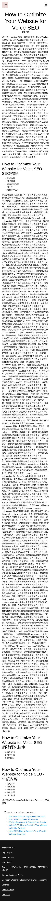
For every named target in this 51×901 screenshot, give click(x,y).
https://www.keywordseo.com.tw (33, 880)
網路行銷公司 (8, 247)
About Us (6, 895)
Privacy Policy (8, 890)
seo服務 (17, 52)
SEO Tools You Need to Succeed (23, 819)
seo (13, 646)
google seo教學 (26, 90)
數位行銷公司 (23, 146)
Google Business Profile (12, 875)
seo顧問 (23, 280)
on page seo (23, 675)
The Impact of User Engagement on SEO (26, 816)
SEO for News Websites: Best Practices (25, 800)
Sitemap (5, 885)
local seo (19, 608)
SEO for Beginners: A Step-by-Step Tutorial (27, 822)
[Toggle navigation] (45, 4)
